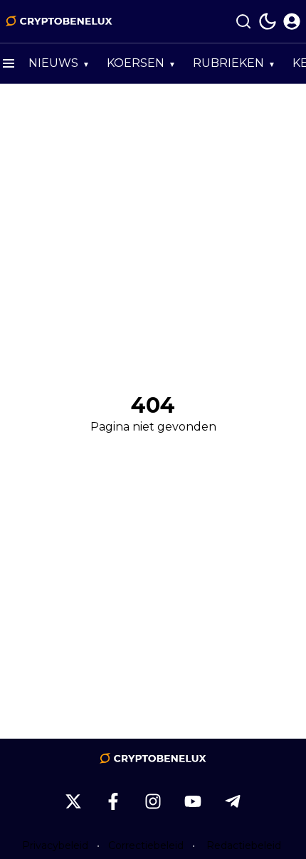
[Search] (243, 21)
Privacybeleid (55, 845)
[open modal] (291, 21)
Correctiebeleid (146, 845)
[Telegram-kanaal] (232, 801)
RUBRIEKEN (228, 63)
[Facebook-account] (113, 801)
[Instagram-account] (153, 801)
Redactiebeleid (244, 845)
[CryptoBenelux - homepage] (59, 21)
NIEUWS (53, 63)
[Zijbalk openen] (8, 63)
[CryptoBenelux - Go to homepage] (153, 758)
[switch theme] (268, 21)
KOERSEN (135, 63)
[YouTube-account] (192, 801)
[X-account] (73, 801)
